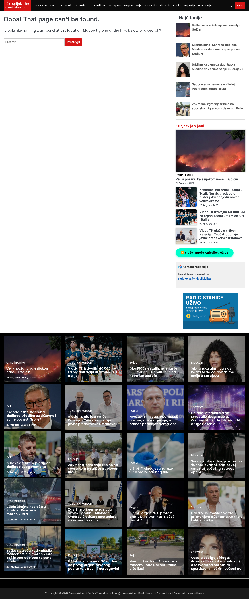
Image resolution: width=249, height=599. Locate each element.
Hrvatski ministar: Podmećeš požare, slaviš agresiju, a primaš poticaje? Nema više (153, 420)
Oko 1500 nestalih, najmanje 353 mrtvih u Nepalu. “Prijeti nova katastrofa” (153, 372)
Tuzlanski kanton (100, 5)
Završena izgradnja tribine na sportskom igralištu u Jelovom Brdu (94, 468)
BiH (52, 5)
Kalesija (81, 5)
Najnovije (189, 5)
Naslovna (41, 5)
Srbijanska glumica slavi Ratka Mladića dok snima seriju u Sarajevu (212, 372)
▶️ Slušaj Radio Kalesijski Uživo (204, 253)
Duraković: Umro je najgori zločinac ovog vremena (28, 465)
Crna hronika (65, 5)
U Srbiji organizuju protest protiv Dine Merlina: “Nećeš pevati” (151, 517)
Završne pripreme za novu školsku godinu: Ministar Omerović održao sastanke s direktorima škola (92, 514)
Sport (117, 5)
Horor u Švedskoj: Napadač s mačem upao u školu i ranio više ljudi (153, 565)
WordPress (197, 593)
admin (32, 377)
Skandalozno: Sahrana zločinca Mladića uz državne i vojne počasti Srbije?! (216, 49)
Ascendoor (164, 593)
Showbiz (164, 5)
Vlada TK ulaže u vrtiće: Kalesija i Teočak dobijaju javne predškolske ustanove (220, 234)
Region (128, 5)
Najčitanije (205, 5)
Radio (177, 5)
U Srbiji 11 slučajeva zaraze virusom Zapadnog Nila (151, 470)
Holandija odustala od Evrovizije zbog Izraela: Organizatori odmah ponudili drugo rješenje (216, 418)
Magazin (151, 5)
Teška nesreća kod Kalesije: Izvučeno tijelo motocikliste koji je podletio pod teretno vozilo (29, 556)
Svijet (139, 5)
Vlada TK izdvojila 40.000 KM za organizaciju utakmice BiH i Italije (222, 215)
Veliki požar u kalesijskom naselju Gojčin (207, 179)
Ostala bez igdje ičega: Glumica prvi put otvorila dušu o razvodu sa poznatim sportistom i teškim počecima (217, 563)
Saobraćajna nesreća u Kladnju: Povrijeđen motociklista (26, 510)
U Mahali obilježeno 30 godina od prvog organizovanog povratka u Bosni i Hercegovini (93, 565)
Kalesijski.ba (17, 3)
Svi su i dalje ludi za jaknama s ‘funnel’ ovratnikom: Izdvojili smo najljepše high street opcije (216, 466)
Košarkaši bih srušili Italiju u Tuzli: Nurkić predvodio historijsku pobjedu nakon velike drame (221, 195)
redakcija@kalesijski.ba (194, 278)
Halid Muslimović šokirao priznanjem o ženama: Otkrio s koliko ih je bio (216, 517)
